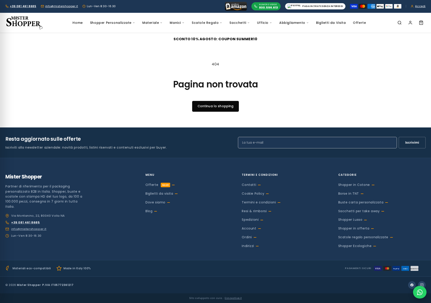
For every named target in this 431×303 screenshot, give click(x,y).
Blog (148, 211)
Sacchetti (237, 22)
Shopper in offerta (353, 228)
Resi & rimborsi (254, 211)
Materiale (150, 22)
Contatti (249, 185)
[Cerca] (399, 22)
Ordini (247, 237)
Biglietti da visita (159, 193)
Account (249, 228)
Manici (175, 22)
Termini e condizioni (259, 202)
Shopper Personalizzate (111, 22)
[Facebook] (412, 285)
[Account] (410, 22)
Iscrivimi (412, 142)
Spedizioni (250, 219)
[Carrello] (421, 22)
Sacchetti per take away (359, 211)
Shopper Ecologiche (355, 246)
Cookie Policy (253, 193)
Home (78, 22)
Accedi (420, 6)
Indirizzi (248, 246)
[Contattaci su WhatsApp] (420, 292)
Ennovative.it (233, 298)
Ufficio (262, 22)
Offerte (359, 22)
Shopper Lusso (350, 219)
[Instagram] (422, 285)
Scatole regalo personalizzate (363, 237)
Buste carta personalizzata (361, 202)
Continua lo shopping (216, 106)
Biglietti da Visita (331, 22)
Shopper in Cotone (354, 185)
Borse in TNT (348, 193)
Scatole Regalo (205, 22)
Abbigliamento (292, 22)
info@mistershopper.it (61, 6)
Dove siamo (155, 202)
